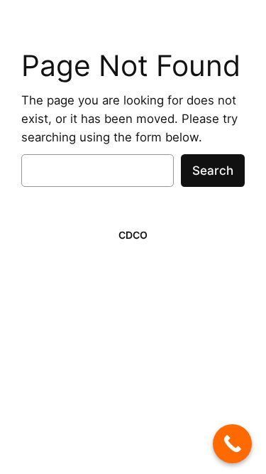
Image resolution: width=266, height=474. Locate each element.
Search (212, 170)
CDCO (133, 235)
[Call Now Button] (232, 443)
